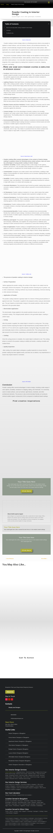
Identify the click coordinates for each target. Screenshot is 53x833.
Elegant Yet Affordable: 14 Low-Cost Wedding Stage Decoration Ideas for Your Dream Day (23, 644)
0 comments (38, 16)
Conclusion (8, 30)
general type (31, 16)
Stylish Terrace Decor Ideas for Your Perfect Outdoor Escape (17, 601)
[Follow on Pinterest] (12, 699)
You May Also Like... (10, 33)
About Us (10, 692)
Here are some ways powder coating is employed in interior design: (19, 27)
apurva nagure (16, 16)
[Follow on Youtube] (9, 699)
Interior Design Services (10, 772)
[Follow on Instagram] (6, 699)
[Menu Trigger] (48, 2)
